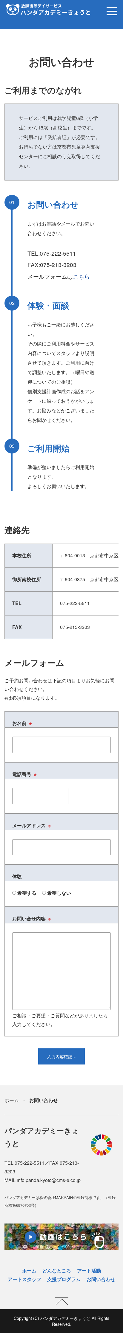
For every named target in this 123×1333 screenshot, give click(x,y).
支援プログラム (64, 1279)
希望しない (58, 892)
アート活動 (89, 1270)
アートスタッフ (24, 1279)
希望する (26, 892)
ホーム (11, 1100)
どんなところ (56, 1270)
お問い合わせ (101, 1279)
